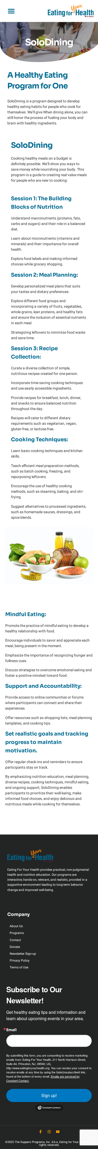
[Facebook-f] (40, 1131)
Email (11, 1030)
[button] (11, 11)
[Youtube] (57, 1131)
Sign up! (49, 1095)
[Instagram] (49, 1131)
